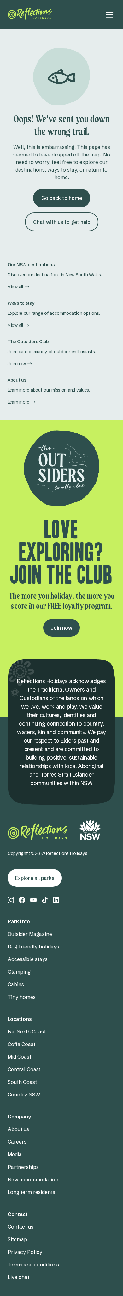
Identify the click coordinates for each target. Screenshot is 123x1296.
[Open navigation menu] (109, 15)
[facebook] (22, 900)
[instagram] (11, 900)
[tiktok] (45, 900)
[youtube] (33, 900)
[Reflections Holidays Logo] (30, 14)
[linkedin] (56, 900)
